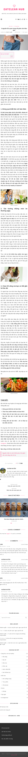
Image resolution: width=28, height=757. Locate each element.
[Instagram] (17, 19)
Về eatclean (15, 685)
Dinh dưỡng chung (15, 678)
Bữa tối (15, 659)
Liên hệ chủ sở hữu (6, 731)
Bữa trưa (15, 663)
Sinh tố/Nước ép (15, 672)
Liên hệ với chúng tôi (5, 710)
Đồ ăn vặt (15, 666)
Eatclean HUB (14, 754)
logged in (8, 533)
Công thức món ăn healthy (14, 653)
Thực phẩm (15, 681)
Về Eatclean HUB (4, 706)
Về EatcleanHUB (5, 728)
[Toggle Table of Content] (10, 56)
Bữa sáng (15, 656)
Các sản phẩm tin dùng (7, 738)
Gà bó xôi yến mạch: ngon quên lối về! (17, 627)
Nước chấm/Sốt (15, 669)
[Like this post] (17, 463)
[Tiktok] (22, 19)
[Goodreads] (20, 19)
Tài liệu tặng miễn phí (6, 735)
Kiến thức (14, 675)
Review (14, 688)
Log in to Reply (24, 544)
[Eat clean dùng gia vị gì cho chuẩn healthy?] (14, 507)
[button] (1, 511)
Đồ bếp (15, 691)
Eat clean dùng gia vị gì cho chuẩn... (14, 519)
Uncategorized (14, 697)
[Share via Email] (21, 463)
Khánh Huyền (9, 32)
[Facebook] (15, 19)
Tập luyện (14, 694)
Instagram (3, 443)
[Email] (18, 19)
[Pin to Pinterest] (20, 463)
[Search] (26, 19)
